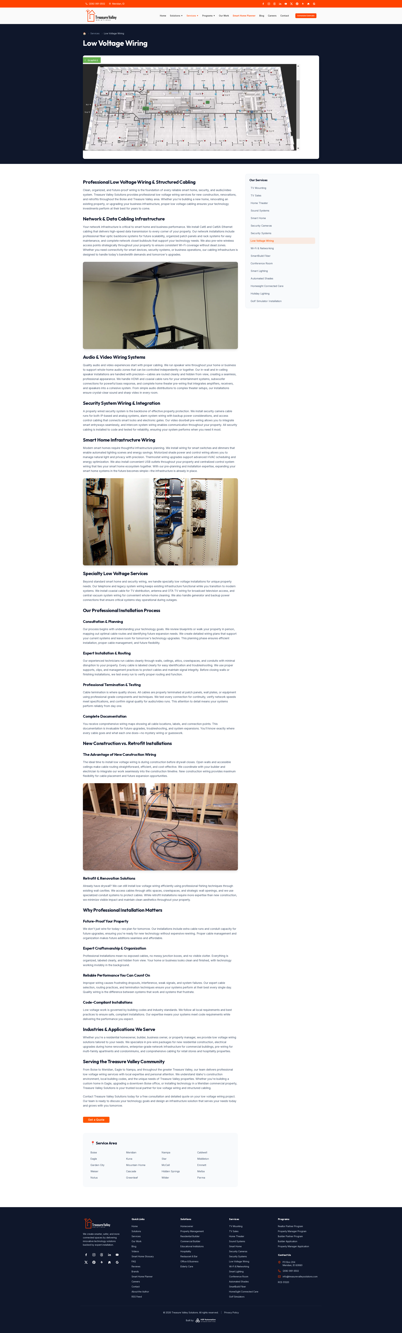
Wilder (165, 1177)
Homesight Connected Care (267, 286)
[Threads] (274, 3)
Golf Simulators (236, 1296)
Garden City (97, 1165)
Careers (272, 15)
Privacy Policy (231, 1312)
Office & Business (189, 1261)
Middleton (203, 1158)
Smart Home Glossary (143, 1256)
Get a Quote (96, 1119)
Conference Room (262, 263)
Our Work (224, 15)
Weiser (94, 1171)
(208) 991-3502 (97, 3)
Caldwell (202, 1152)
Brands (135, 1271)
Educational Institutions (192, 1246)
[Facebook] (263, 3)
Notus (94, 1177)
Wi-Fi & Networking (262, 248)
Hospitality (185, 1251)
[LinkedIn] (280, 3)
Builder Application (287, 1241)
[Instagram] (268, 3)
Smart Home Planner (244, 15)
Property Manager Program (292, 1231)
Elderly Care (186, 1266)
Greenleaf (132, 1177)
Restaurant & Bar (189, 1256)
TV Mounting (258, 188)
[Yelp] (302, 3)
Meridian (131, 1152)
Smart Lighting (259, 270)
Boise (93, 1152)
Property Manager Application (293, 1246)
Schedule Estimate (306, 15)
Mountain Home (135, 1165)
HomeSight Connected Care (243, 1291)
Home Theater (259, 203)
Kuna (129, 1158)
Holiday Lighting (260, 293)
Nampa (166, 1152)
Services (192, 15)
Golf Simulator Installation (266, 301)
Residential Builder (190, 1236)
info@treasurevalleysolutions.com (300, 1276)
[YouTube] (285, 3)
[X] (291, 3)
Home (163, 15)
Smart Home (258, 218)
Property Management (192, 1231)
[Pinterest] (297, 3)
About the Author (140, 1291)
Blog (261, 15)
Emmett (201, 1165)
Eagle (93, 1158)
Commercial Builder (190, 1241)
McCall (166, 1165)
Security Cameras (261, 225)
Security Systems (261, 233)
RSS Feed (137, 1296)
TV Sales (256, 195)
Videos (135, 1251)
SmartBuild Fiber (261, 255)
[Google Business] (314, 3)
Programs (208, 15)
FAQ (134, 1261)
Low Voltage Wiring (262, 240)
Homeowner (186, 1226)
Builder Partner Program (290, 1236)
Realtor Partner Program (290, 1226)
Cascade (131, 1171)
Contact (284, 15)
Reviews (136, 1266)
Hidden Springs (171, 1171)
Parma (201, 1177)
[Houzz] (308, 3)
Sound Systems (260, 210)
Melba (201, 1171)
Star (164, 1158)
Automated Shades (262, 278)
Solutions (176, 15)
